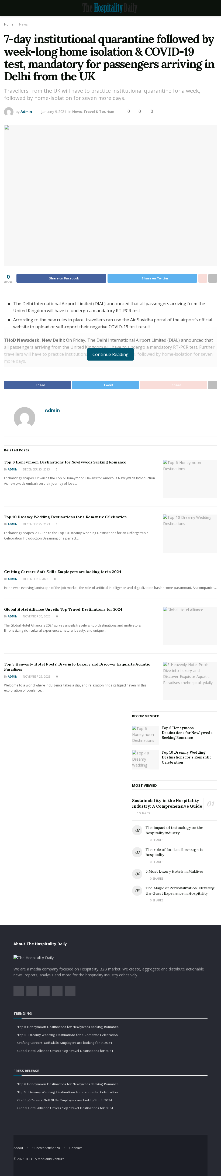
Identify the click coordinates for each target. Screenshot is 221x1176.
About (18, 1147)
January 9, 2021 (54, 111)
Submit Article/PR (46, 1147)
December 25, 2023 (36, 469)
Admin (26, 111)
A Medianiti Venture (49, 1159)
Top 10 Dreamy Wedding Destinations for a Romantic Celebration (65, 517)
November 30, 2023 (36, 616)
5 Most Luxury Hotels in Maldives (174, 871)
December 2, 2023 (35, 579)
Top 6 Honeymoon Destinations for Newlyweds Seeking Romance (65, 462)
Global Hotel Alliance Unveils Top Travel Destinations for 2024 (63, 609)
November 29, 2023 (36, 676)
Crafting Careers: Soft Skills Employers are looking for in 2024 (62, 571)
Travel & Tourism (99, 111)
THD (28, 1159)
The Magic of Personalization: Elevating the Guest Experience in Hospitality (180, 891)
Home (8, 24)
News (23, 24)
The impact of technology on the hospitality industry (174, 830)
